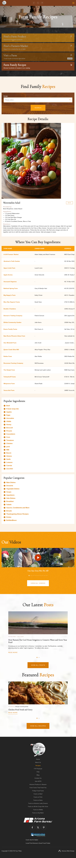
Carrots (9, 465)
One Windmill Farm (10, 343)
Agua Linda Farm (9, 268)
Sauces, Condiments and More (17, 508)
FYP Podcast (38, 768)
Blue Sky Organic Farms (12, 302)
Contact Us (38, 778)
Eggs (8, 415)
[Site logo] (38, 749)
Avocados (10, 418)
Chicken (9, 443)
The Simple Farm (9, 370)
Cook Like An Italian (32, 840)
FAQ (38, 772)
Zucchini (9, 469)
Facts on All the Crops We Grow (38, 806)
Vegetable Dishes (12, 489)
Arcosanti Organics (10, 281)
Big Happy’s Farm (9, 295)
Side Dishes (10, 498)
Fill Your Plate (17, 851)
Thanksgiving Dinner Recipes (17, 514)
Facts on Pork (38, 797)
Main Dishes (11, 482)
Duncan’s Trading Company (13, 315)
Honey (8, 424)
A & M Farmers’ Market (11, 254)
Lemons (9, 462)
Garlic (8, 459)
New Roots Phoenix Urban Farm (14, 336)
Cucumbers (10, 434)
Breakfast (10, 501)
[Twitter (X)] (38, 3)
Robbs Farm (8, 356)
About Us (38, 762)
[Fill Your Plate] (4, 3)
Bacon (8, 453)
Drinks (8, 517)
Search (38, 108)
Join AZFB (38, 781)
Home (38, 759)
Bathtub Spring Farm (11, 288)
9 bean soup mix (12, 409)
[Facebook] (34, 3)
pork (8, 446)
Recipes (38, 765)
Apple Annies (8, 275)
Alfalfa (8, 421)
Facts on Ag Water (38, 813)
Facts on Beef (38, 794)
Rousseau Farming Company (13, 363)
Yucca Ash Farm (9, 390)
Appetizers (10, 495)
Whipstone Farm (9, 383)
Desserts (9, 485)
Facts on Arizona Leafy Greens (38, 803)
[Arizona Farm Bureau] (38, 820)
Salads (8, 504)
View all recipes (38, 726)
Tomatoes (10, 440)
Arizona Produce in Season (38, 784)
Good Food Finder (44, 843)
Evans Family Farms (10, 329)
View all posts (38, 665)
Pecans (9, 431)
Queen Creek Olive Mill (11, 349)
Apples (9, 412)
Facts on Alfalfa (38, 809)
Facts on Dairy (38, 800)
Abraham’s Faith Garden (12, 261)
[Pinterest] (42, 3)
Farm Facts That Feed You (38, 787)
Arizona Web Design (68, 851)
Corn (8, 437)
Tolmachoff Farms (10, 377)
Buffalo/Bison (11, 520)
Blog (38, 775)
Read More (13, 652)
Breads (9, 511)
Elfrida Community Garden (12, 322)
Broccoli (9, 428)
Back (69, 202)
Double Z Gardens (10, 309)
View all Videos (38, 583)
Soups (8, 492)
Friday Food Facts (38, 791)
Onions (9, 456)
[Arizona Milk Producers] (38, 835)
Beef (8, 405)
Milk (7, 450)
